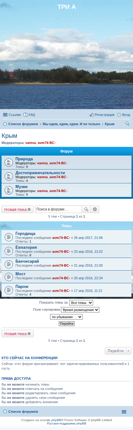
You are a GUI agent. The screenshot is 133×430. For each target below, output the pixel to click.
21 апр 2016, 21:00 (88, 265)
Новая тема (15, 209)
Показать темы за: (54, 302)
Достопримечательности (40, 172)
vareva (30, 143)
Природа (24, 159)
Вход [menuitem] (126, 115)
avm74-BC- (47, 143)
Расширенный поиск (95, 209)
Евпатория (26, 247)
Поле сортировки (47, 309)
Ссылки (15, 115)
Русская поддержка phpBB (66, 423)
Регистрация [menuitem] (104, 115)
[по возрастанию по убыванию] (66, 317)
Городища (25, 233)
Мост (20, 274)
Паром (21, 286)
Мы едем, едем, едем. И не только (71, 124)
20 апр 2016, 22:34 (88, 278)
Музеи (21, 186)
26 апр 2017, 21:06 (88, 238)
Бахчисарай (27, 261)
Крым (109, 124)
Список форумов (23, 124)
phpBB (56, 420)
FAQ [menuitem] (31, 115)
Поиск (86, 209)
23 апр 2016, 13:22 (88, 251)
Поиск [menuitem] (128, 124)
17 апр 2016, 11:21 (88, 291)
